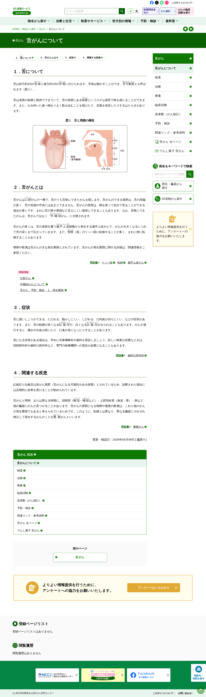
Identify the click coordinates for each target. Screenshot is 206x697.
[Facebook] (152, 3)
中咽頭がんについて (32, 284)
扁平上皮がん (136, 262)
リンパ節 (107, 262)
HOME (16, 29)
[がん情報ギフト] (103, 675)
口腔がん (26, 278)
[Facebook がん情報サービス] (148, 675)
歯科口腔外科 (136, 355)
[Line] (162, 3)
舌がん (42, 29)
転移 (120, 262)
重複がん (138, 426)
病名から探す (29, 29)
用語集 (94, 262)
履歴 (140, 439)
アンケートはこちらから (154, 587)
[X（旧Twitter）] (157, 3)
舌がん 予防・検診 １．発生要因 (42, 290)
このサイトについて (182, 2)
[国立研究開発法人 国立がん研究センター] (57, 675)
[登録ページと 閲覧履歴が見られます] (185, 29)
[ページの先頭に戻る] (200, 690)
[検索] (122, 11)
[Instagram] (167, 3)
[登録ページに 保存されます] (191, 29)
